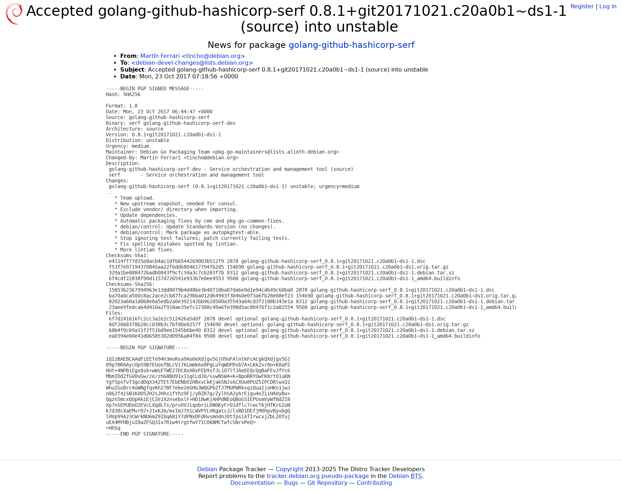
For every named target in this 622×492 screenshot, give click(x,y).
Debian (207, 469)
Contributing (374, 482)
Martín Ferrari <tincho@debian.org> (192, 56)
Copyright (289, 469)
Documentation (252, 482)
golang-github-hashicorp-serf (351, 45)
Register (582, 6)
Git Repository (327, 482)
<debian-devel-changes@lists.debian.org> (192, 62)
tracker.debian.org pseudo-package (318, 476)
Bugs (291, 482)
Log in (608, 6)
